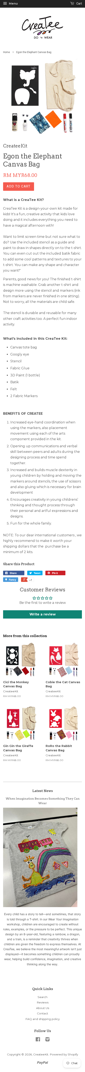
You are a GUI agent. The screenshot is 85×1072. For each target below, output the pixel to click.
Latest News (42, 791)
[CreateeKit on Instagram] (47, 1040)
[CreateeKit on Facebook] (37, 1040)
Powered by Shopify (64, 1054)
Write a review (43, 614)
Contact (42, 1013)
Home (6, 52)
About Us (42, 1008)
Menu (13, 3)
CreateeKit (40, 1054)
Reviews (42, 1002)
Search (42, 997)
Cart (79, 3)
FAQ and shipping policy (42, 1019)
